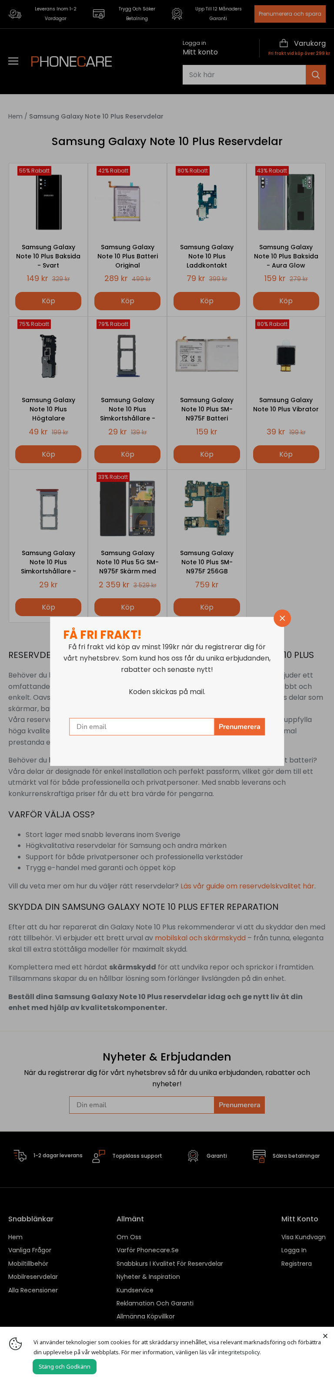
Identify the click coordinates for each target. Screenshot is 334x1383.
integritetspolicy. (239, 1352)
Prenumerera (240, 727)
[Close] (325, 1335)
